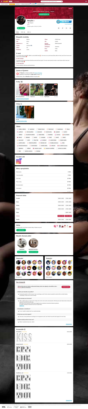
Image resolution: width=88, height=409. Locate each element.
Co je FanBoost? (68, 24)
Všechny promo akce (25, 4)
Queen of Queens (38, 72)
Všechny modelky (4, 4)
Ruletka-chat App (40, 4)
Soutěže (33, 4)
